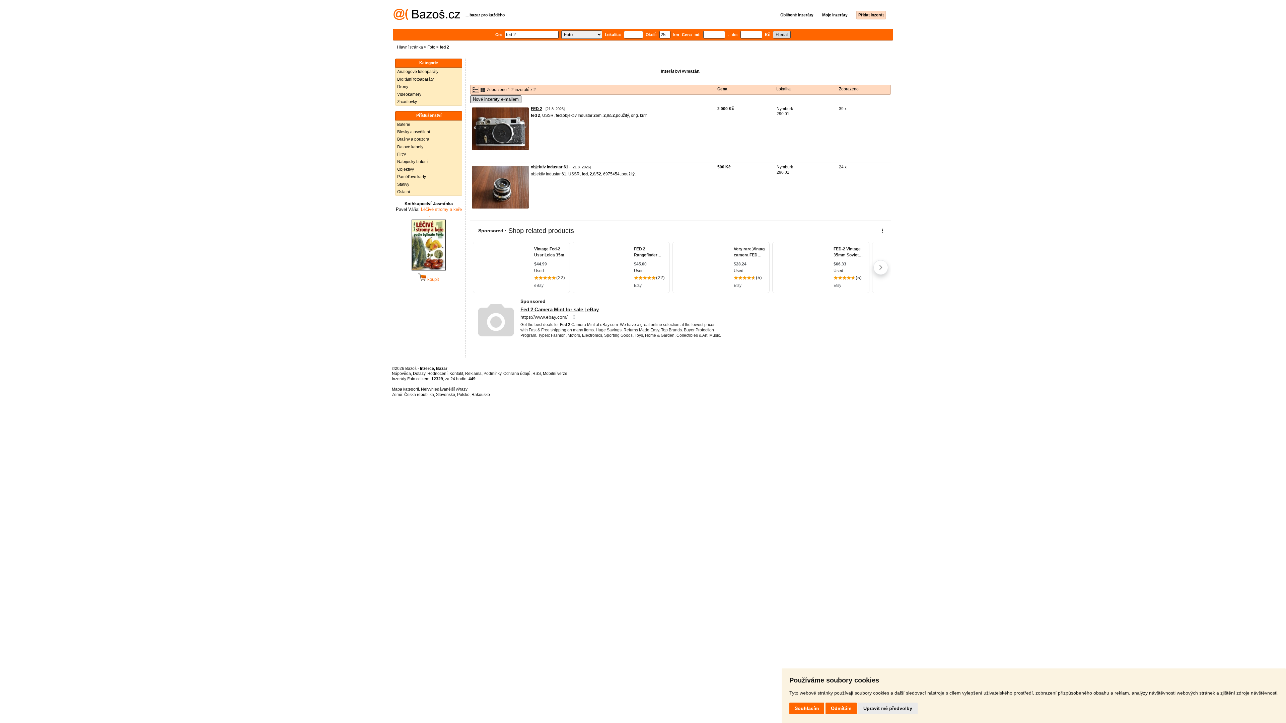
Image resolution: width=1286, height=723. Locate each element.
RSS (536, 373)
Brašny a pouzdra (413, 139)
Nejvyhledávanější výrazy (444, 389)
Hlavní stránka (410, 47)
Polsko (463, 394)
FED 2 (536, 108)
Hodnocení (437, 373)
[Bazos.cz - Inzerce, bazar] (427, 18)
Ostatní (403, 191)
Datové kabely (410, 147)
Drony (402, 86)
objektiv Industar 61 (549, 167)
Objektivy (405, 169)
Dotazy (419, 373)
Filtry (401, 154)
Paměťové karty (411, 176)
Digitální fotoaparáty (415, 79)
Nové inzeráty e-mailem (496, 99)
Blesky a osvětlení (413, 132)
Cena (722, 89)
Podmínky (492, 373)
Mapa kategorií (405, 389)
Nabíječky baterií (412, 161)
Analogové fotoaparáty (417, 71)
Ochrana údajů (516, 373)
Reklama (473, 373)
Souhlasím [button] (807, 708)
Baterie (403, 124)
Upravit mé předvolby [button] (887, 708)
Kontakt (456, 373)
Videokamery (409, 94)
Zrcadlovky (407, 101)
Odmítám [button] (841, 708)
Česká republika (419, 394)
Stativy (403, 184)
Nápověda (401, 373)
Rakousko (481, 394)
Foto (431, 47)
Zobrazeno (849, 89)
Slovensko (445, 394)
